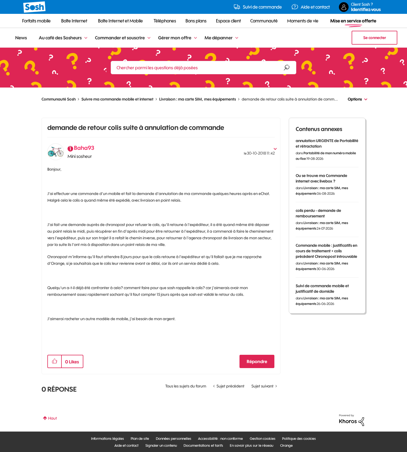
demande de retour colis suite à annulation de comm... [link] (290, 99)
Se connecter (374, 37)
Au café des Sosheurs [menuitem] (60, 37)
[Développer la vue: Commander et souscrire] (149, 38)
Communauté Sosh (59, 99)
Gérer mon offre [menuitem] (174, 37)
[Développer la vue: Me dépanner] (236, 38)
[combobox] (203, 67)
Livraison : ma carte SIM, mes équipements (197, 99)
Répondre (257, 361)
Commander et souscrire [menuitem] (120, 37)
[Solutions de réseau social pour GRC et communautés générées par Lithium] (351, 419)
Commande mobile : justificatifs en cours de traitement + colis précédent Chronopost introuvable (326, 251)
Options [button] (355, 99)
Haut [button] (52, 418)
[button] (54, 361)
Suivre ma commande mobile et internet (117, 99)
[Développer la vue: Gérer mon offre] (195, 38)
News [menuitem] (21, 37)
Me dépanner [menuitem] (219, 37)
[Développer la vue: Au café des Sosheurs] (86, 38)
